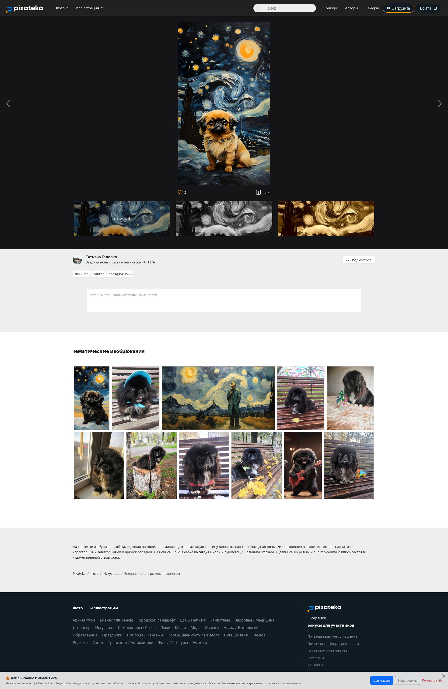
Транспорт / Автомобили (130, 642)
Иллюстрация (88, 8)
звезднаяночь (120, 274)
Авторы (351, 8)
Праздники (112, 635)
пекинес (81, 274)
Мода (195, 627)
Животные (220, 620)
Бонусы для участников (331, 625)
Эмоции (199, 642)
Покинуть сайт (432, 680)
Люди (165, 627)
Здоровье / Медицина (254, 620)
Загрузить (401, 8)
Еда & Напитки (193, 620)
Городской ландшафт (156, 620)
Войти (425, 8)
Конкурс (331, 8)
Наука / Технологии (241, 627)
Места (180, 627)
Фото (61, 8)
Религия (80, 642)
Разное (259, 635)
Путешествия (236, 635)
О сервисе (317, 618)
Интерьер (82, 627)
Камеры (372, 8)
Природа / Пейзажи (145, 635)
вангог (98, 274)
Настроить (407, 680)
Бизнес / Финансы (116, 620)
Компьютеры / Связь (137, 627)
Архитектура (84, 620)
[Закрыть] (443, 676)
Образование (85, 635)
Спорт (97, 642)
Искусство (104, 627)
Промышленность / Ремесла (193, 635)
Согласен (381, 680)
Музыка (212, 627)
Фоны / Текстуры (173, 642)
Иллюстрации (104, 608)
